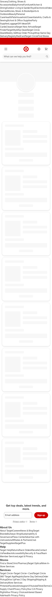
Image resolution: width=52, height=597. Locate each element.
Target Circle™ (7, 573)
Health (8, 17)
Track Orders (25, 550)
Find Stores (43, 36)
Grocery (4, 1)
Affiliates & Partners (21, 540)
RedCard (20, 36)
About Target (6, 530)
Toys (33, 7)
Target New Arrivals (25, 26)
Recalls (35, 550)
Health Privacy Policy (14, 595)
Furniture (27, 4)
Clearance (11, 26)
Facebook (14, 585)
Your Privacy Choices (16, 592)
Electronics (40, 7)
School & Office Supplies (19, 20)
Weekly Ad (11, 33)
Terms (32, 521)
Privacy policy (19, 521)
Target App (10, 576)
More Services (15, 582)
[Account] (39, 49)
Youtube (34, 585)
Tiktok (41, 585)
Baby (14, 4)
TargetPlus (20, 543)
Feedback (7, 553)
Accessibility (18, 553)
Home (20, 4)
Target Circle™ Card (23, 573)
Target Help (5, 550)
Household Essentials (27, 17)
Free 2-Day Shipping (25, 579)
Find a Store (6, 563)
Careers (16, 530)
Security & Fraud (33, 553)
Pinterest (4, 585)
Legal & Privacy (25, 556)
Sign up (41, 515)
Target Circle (31, 36)
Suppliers (10, 543)
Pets (14, 17)
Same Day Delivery (33, 576)
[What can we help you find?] (26, 56)
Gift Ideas (22, 23)
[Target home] (26, 49)
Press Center (18, 537)
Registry (12, 36)
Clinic (15, 563)
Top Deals (22, 30)
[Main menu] (6, 49)
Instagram (24, 585)
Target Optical (34, 563)
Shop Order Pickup (25, 33)
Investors (7, 540)
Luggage (13, 23)
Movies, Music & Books (18, 11)
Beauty (12, 14)
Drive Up (11, 579)
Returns (15, 550)
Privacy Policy (20, 589)
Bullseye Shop (14, 533)
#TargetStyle (11, 30)
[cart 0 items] (46, 49)
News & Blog (26, 530)
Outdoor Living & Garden (18, 7)
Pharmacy (23, 563)
